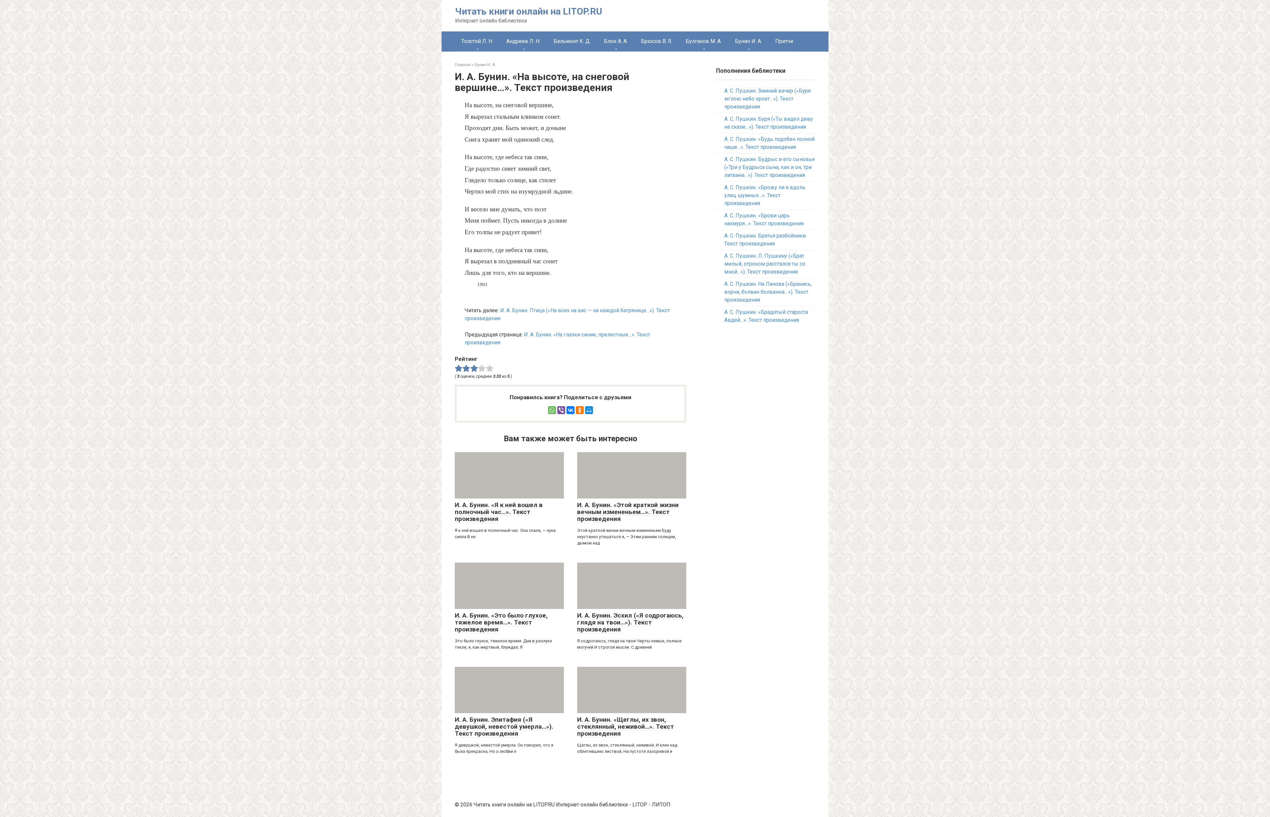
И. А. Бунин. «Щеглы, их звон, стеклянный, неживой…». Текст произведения (625, 726)
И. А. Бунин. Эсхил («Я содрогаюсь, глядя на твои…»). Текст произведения (630, 622)
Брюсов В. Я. (656, 41)
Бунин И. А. (748, 41)
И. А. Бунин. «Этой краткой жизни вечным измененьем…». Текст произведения (628, 512)
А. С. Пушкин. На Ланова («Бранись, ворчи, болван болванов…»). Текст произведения (768, 292)
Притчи (784, 41)
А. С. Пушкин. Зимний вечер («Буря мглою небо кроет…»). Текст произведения (767, 99)
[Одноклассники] (580, 410)
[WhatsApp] (552, 410)
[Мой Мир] (589, 410)
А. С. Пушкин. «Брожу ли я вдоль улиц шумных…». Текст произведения (764, 195)
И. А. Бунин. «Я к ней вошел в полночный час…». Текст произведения (499, 512)
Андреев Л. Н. (523, 41)
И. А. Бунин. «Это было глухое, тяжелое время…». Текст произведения (501, 622)
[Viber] (561, 410)
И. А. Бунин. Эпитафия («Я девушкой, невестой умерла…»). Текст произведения (504, 726)
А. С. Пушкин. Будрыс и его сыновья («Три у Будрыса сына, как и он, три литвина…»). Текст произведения (769, 167)
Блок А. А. (616, 41)
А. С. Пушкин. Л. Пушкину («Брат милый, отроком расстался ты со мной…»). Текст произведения (764, 264)
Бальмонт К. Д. (572, 41)
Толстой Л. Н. (477, 41)
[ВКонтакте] (570, 410)
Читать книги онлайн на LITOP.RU (528, 11)
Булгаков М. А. (704, 41)
